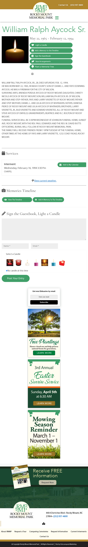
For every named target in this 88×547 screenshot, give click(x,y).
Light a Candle (41, 45)
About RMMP (6, 531)
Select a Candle (13, 254)
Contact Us (44, 536)
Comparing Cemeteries (38, 531)
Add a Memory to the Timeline (46, 50)
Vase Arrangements (43, 61)
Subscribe (44, 302)
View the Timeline (15, 199)
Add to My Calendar (70, 165)
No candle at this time (17, 270)
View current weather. (45, 180)
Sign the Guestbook (43, 56)
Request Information (59, 531)
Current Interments (78, 531)
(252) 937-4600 (60, 516)
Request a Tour (20, 531)
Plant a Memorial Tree (44, 67)
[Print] (32, 73)
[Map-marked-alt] (43, 523)
